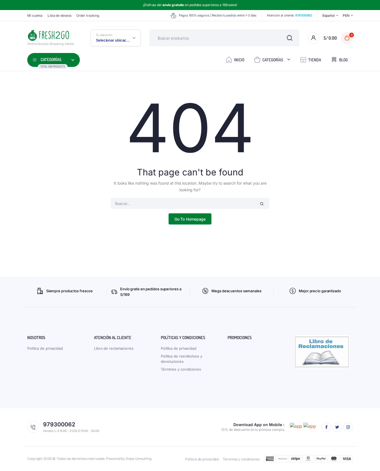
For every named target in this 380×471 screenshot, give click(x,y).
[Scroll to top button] (367, 458)
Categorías (272, 59)
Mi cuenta (35, 15)
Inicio (239, 59)
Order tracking (87, 15)
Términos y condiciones (181, 369)
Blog (343, 59)
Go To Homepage (190, 219)
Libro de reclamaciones (114, 348)
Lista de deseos (59, 15)
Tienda (314, 59)
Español (328, 15)
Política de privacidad (45, 348)
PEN (346, 15)
